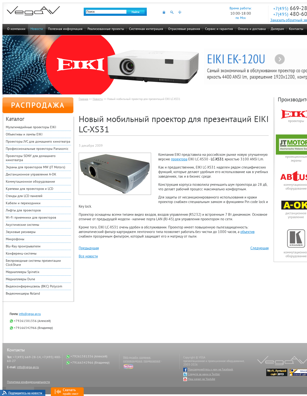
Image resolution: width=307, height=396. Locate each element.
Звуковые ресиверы (20, 232)
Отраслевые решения (184, 29)
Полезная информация (65, 29)
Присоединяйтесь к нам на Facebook (210, 370)
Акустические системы (22, 225)
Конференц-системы (21, 254)
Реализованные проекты (106, 29)
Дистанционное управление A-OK (31, 175)
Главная (83, 99)
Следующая (259, 248)
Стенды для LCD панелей (24, 196)
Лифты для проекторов (23, 211)
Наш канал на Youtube (201, 379)
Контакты (296, 29)
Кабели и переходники (23, 203)
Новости (36, 29)
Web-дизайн (130, 358)
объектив (247, 232)
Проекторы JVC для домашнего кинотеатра (38, 142)
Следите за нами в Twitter (204, 374)
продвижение (151, 361)
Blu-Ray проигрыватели (23, 247)
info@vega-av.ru (30, 314)
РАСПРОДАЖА (38, 106)
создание (144, 358)
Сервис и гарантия (219, 29)
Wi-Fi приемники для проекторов (31, 218)
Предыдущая (89, 248)
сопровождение (132, 361)
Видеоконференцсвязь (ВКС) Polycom (34, 287)
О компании (16, 29)
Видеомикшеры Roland (23, 294)
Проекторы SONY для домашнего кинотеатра (31, 158)
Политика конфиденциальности (28, 382)
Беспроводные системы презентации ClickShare (33, 263)
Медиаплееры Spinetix (22, 272)
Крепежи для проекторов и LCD (29, 189)
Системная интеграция (146, 29)
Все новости (88, 256)
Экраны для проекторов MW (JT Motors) (35, 167)
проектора (179, 159)
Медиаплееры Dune (20, 279)
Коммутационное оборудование (30, 182)
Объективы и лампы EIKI (24, 135)
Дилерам (277, 29)
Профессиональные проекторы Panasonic (37, 149)
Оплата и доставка (252, 29)
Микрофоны (15, 239)
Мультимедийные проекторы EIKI (31, 127)
